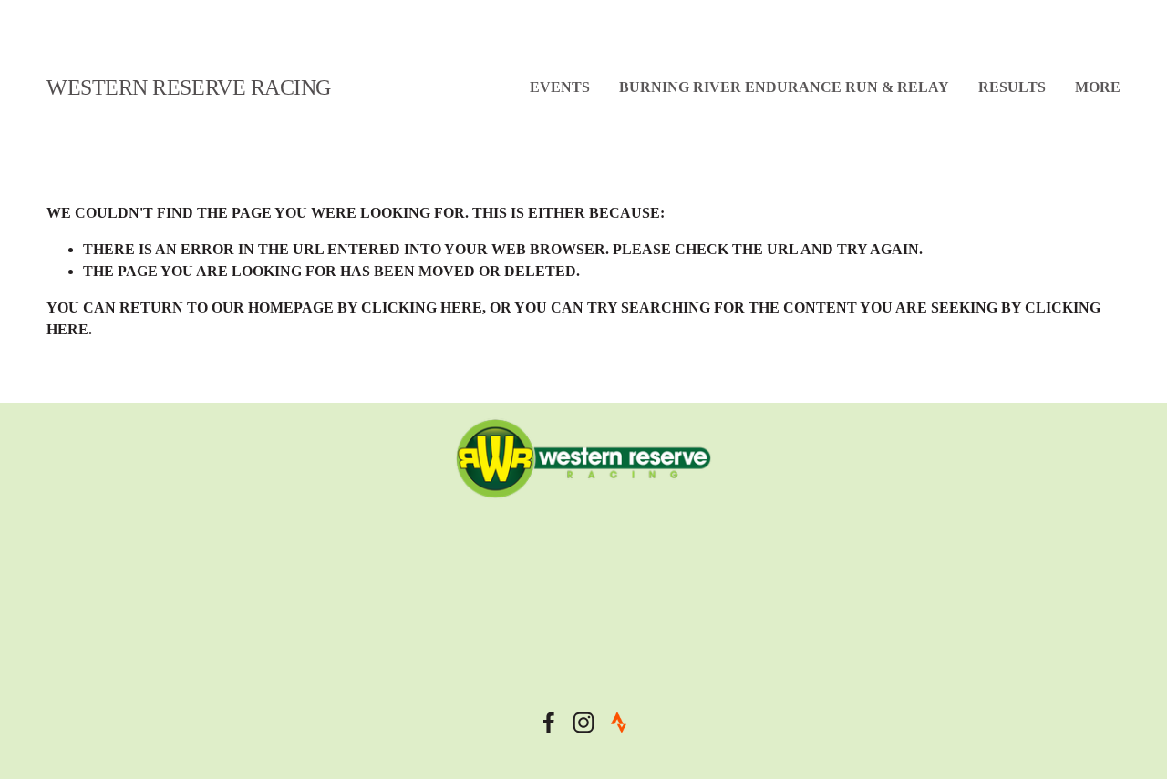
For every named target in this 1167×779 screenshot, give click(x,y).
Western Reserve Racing (188, 87)
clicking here (421, 307)
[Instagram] (583, 722)
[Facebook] (549, 722)
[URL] (618, 722)
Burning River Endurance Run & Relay (784, 87)
